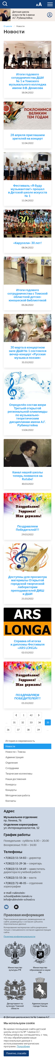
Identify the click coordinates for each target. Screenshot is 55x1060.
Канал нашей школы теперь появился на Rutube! (27, 475)
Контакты (11, 800)
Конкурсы (11, 784)
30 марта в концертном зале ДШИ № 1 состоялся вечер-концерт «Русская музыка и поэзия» (27, 352)
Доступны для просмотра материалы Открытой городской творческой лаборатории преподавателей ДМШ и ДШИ (27, 585)
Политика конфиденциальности (19, 936)
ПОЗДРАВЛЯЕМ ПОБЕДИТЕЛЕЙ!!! (27, 696)
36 (8, 729)
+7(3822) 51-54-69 (15, 868)
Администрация (15, 757)
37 (18, 729)
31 (14, 722)
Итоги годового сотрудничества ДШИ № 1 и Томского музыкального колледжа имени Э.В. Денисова (27, 81)
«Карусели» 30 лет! (27, 243)
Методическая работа (18, 795)
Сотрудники (12, 768)
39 (38, 729)
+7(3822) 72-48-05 (15, 883)
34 (39, 722)
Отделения (12, 762)
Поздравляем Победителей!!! (27, 528)
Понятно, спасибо (16, 1053)
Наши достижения (16, 779)
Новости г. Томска (16, 751)
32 (22, 722)
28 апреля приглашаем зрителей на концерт (27, 136)
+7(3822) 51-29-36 (15, 863)
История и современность (20, 740)
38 (28, 729)
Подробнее (23, 1046)
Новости (10, 746)
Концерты (11, 789)
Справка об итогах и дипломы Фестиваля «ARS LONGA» (28, 644)
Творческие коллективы (19, 773)
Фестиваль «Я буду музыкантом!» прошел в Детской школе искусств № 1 (27, 191)
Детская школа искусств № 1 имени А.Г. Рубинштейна (23, 14)
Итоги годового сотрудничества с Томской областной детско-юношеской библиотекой (27, 295)
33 (31, 722)
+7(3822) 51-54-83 (15, 857)
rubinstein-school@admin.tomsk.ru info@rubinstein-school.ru (19, 896)
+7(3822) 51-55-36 (15, 877)
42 (31, 715)
